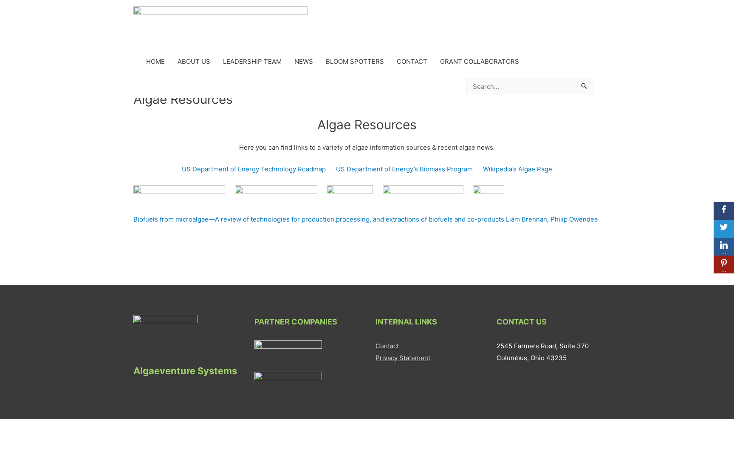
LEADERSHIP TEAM (252, 61)
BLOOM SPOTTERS (355, 61)
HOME (155, 61)
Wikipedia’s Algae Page (517, 169)
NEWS (303, 61)
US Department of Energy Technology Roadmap (254, 169)
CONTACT (412, 61)
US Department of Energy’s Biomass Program (404, 169)
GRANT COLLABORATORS (479, 61)
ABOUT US (194, 61)
